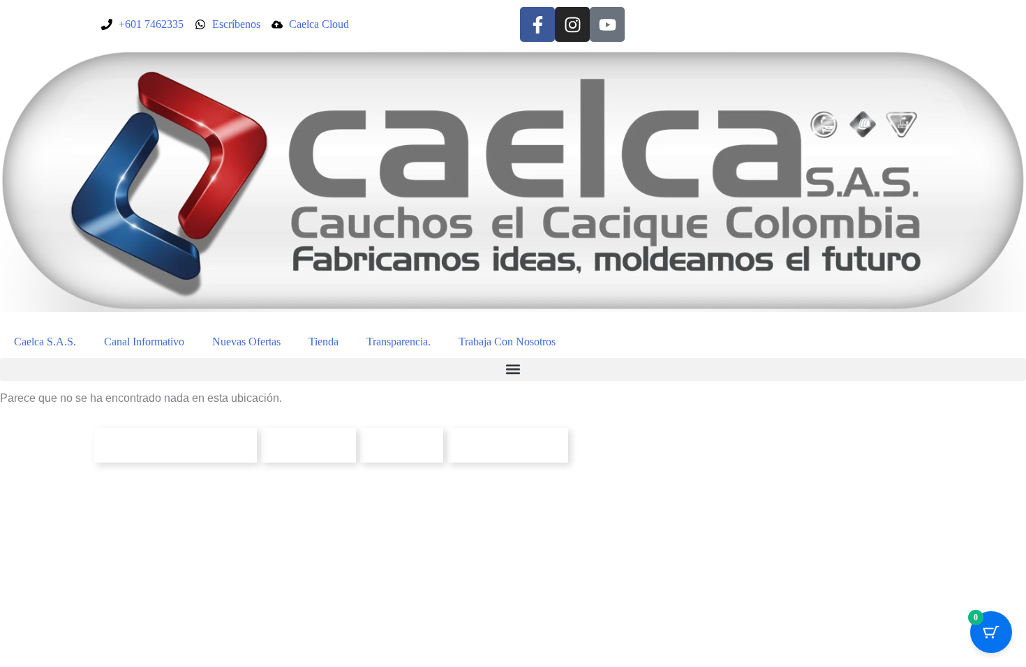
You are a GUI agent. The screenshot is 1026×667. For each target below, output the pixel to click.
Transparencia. (398, 341)
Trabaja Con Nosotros (507, 341)
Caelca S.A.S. (45, 341)
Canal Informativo (144, 341)
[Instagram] (572, 24)
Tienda (323, 341)
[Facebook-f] (537, 24)
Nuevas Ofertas (246, 341)
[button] (513, 369)
